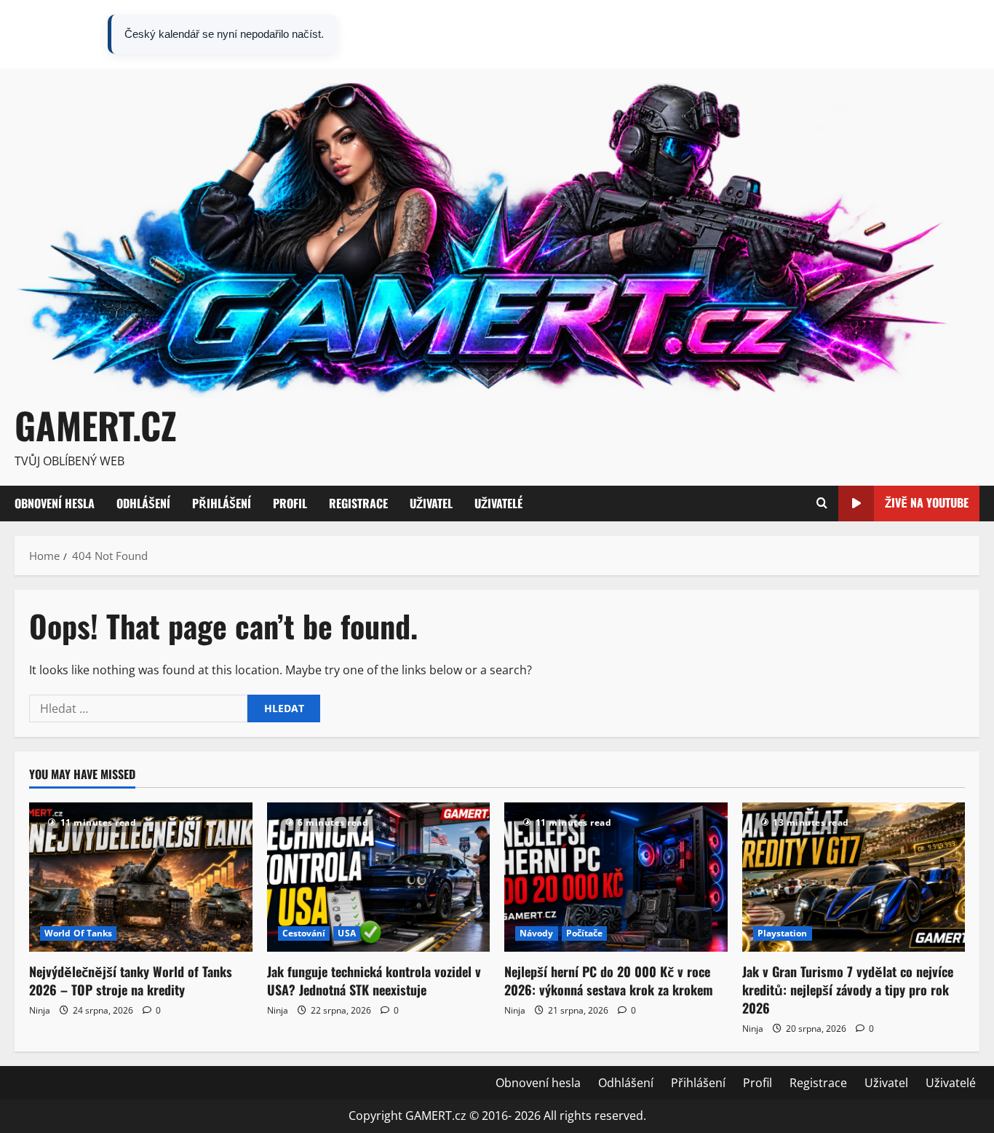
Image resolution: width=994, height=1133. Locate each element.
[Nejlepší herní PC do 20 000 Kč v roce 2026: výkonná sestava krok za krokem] (616, 876)
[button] (821, 503)
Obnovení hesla (581, 34)
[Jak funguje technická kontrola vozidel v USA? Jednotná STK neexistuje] (378, 876)
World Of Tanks (78, 933)
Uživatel (893, 34)
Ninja (39, 1010)
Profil (779, 34)
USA (346, 933)
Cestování (304, 933)
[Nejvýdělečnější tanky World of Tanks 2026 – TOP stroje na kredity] (141, 876)
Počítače (584, 933)
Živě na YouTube (927, 502)
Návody (537, 933)
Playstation (783, 933)
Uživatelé (951, 34)
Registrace (833, 34)
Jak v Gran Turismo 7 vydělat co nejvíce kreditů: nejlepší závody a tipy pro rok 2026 (847, 989)
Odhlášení (662, 34)
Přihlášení (727, 34)
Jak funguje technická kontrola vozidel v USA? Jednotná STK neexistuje (374, 980)
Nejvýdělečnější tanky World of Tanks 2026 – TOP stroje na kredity (130, 980)
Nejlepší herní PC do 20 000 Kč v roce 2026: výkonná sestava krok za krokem (608, 980)
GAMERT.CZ (96, 424)
